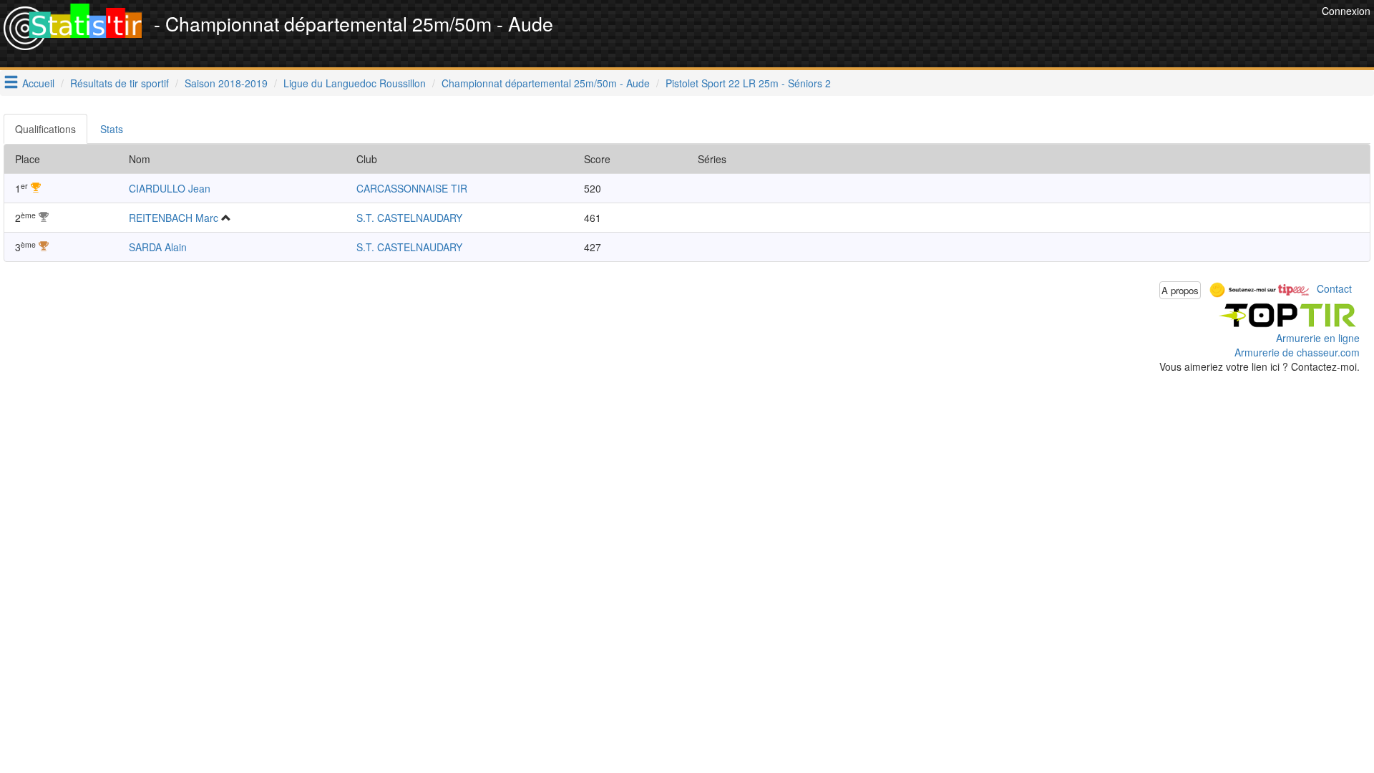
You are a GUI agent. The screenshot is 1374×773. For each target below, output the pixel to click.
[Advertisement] (1057, 36)
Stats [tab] (111, 129)
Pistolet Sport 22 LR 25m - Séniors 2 (748, 83)
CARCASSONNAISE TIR (411, 188)
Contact (1334, 288)
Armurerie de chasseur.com (1297, 352)
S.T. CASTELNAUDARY (409, 217)
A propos (1180, 290)
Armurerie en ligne (1318, 338)
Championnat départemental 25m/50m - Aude (546, 83)
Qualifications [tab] (45, 129)
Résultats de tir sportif (119, 83)
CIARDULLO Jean (169, 188)
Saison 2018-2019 (226, 83)
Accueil (38, 83)
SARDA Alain (158, 247)
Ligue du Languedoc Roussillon (354, 83)
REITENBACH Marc (173, 217)
